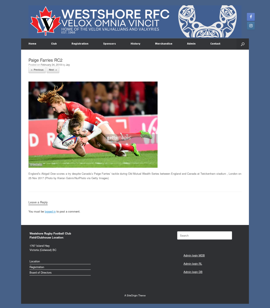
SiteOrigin (132, 295)
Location (35, 261)
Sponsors (109, 44)
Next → (53, 69)
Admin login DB (193, 272)
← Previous (37, 69)
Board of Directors (41, 272)
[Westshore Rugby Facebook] (251, 17)
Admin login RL (193, 264)
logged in (50, 211)
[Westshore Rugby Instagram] (251, 26)
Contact (215, 44)
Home (32, 44)
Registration (80, 44)
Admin (191, 44)
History (135, 44)
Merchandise (163, 44)
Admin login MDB (194, 255)
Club (54, 44)
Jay (68, 64)
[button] (242, 44)
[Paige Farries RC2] (93, 167)
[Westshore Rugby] (135, 21)
